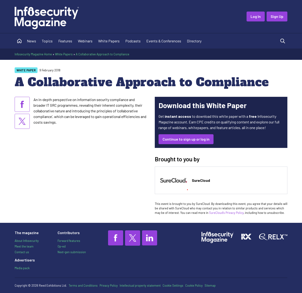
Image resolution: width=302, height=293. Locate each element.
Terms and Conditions (83, 285)
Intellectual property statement (140, 285)
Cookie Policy (194, 285)
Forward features (69, 241)
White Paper (26, 70)
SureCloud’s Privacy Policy (226, 213)
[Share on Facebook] (22, 104)
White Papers (109, 41)
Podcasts (133, 41)
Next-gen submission (72, 252)
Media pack (22, 268)
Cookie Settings (173, 285)
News (31, 41)
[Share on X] (22, 121)
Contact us (22, 252)
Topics (47, 41)
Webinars (85, 41)
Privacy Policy (109, 285)
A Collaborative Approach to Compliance (102, 54)
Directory (194, 41)
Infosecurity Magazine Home (33, 54)
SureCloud (201, 180)
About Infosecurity (27, 241)
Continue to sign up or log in (186, 139)
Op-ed (62, 246)
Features (65, 41)
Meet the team (24, 246)
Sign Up (277, 16)
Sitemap (210, 285)
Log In (256, 16)
